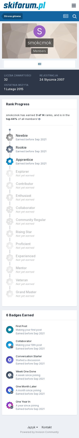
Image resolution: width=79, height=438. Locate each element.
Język (31, 427)
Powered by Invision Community (39, 432)
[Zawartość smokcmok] (39, 64)
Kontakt (47, 427)
